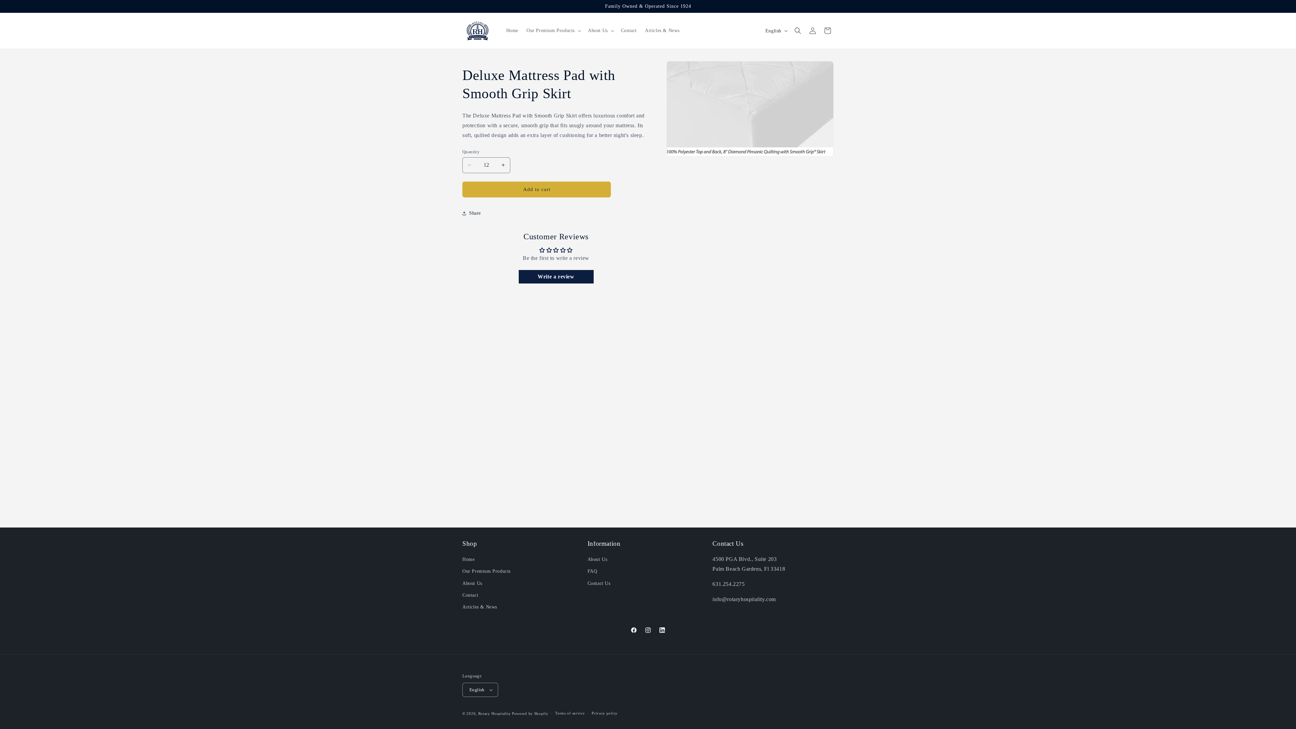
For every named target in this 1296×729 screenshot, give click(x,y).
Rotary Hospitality (494, 713)
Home (468, 559)
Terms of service (570, 713)
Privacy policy (605, 713)
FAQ (592, 571)
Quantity (471, 151)
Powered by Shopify (530, 713)
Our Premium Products (486, 571)
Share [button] (475, 213)
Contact (470, 595)
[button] (553, 31)
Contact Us (599, 583)
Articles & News (479, 607)
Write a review (556, 276)
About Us (472, 583)
